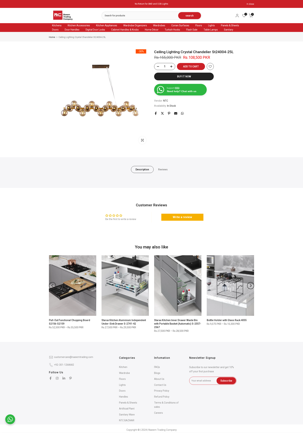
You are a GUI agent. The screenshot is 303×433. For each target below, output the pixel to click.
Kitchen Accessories (79, 25)
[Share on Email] (175, 113)
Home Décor (152, 29)
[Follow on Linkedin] (63, 378)
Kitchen (123, 367)
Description (142, 169)
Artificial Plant (126, 408)
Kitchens (57, 25)
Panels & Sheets (230, 25)
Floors (198, 25)
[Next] (250, 285)
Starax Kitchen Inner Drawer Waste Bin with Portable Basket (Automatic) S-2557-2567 (177, 324)
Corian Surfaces (180, 25)
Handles (123, 396)
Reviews (163, 169)
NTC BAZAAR (126, 420)
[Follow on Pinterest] (70, 378)
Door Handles (72, 29)
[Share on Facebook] (155, 113)
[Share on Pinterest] (169, 113)
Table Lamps (211, 29)
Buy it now (184, 76)
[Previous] (52, 285)
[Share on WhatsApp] (182, 113)
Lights (211, 25)
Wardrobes (159, 25)
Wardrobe (124, 373)
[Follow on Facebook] (50, 378)
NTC (165, 100)
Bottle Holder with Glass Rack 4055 (227, 320)
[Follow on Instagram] (57, 378)
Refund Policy (161, 396)
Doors (55, 29)
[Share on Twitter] (162, 113)
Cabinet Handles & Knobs (125, 29)
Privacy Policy (161, 390)
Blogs (157, 373)
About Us (159, 379)
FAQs (157, 367)
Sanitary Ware (127, 414)
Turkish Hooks (172, 29)
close (53, 4)
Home (52, 37)
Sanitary (228, 29)
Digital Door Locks (95, 29)
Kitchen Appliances (106, 25)
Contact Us (160, 385)
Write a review (182, 217)
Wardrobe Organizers (135, 25)
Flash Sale (191, 29)
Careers (158, 412)
